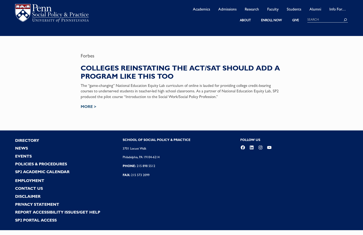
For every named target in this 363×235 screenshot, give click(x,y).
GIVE (295, 20)
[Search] (345, 19)
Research (252, 9)
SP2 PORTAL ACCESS (36, 220)
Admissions (227, 9)
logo (52, 14)
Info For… (337, 9)
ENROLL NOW (271, 20)
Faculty (273, 9)
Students (294, 9)
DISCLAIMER (28, 196)
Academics (201, 9)
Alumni (315, 9)
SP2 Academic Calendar (42, 171)
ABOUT (245, 20)
